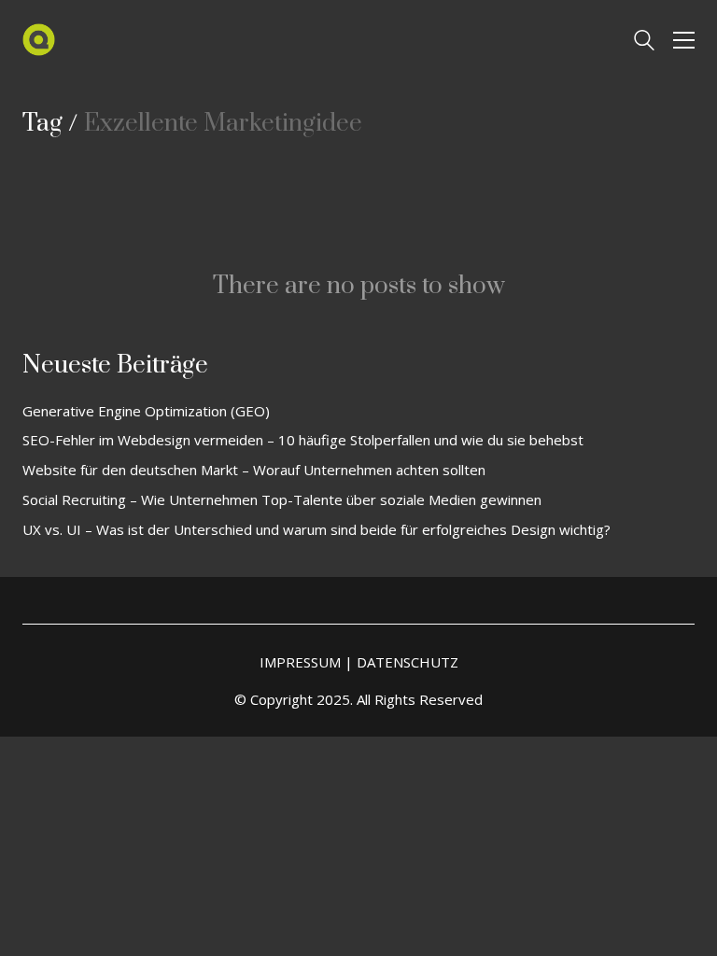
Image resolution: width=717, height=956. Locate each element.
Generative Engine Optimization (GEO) (146, 410)
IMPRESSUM (300, 662)
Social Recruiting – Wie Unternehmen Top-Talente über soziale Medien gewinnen (281, 499)
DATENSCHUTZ (407, 662)
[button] (684, 40)
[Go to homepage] (38, 39)
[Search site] (644, 42)
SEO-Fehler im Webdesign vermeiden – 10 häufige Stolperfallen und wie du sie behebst (302, 439)
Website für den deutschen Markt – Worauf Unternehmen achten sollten (253, 469)
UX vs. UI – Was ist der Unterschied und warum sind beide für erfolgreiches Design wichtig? (316, 529)
